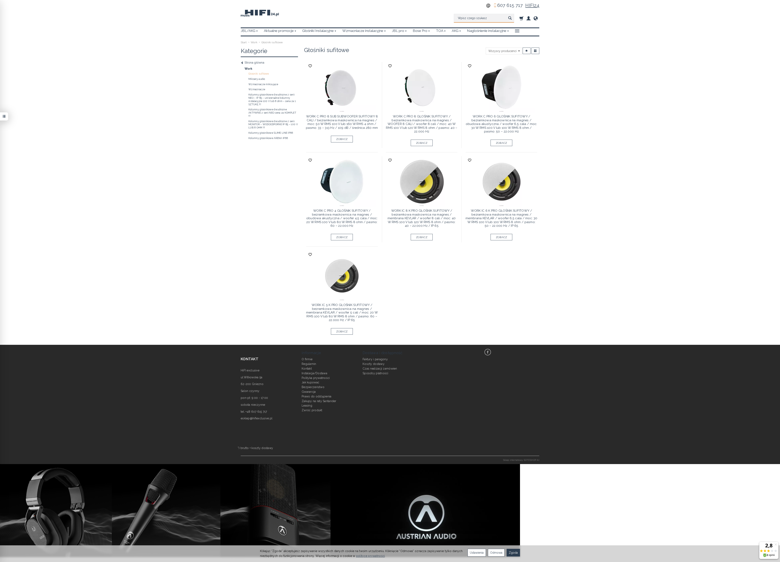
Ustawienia (477, 552)
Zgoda (513, 552)
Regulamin (309, 364)
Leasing (307, 405)
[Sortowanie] (527, 51)
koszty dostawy (262, 448)
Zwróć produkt (312, 410)
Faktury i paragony (375, 359)
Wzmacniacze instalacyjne (362, 31)
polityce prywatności (370, 556)
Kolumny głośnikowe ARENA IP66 (268, 138)
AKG (455, 31)
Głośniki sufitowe (258, 73)
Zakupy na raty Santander (319, 401)
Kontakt (307, 368)
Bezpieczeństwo (313, 387)
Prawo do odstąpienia (317, 396)
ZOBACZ (342, 139)
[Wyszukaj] (510, 18)
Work (248, 68)
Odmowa (496, 552)
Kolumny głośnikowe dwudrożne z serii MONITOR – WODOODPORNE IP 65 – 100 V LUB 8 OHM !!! (273, 124)
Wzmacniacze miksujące (263, 84)
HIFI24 (532, 5)
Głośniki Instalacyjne (318, 31)
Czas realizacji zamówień (380, 368)
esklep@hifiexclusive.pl (256, 418)
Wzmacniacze (256, 89)
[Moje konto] (528, 18)
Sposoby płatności (375, 373)
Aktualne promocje (279, 31)
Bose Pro (420, 31)
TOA (439, 31)
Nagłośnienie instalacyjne (486, 31)
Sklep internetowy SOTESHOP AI (521, 460)
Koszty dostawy (374, 364)
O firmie (307, 359)
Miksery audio (256, 79)
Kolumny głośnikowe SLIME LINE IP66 (270, 132)
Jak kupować (310, 382)
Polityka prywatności (316, 378)
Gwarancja (309, 391)
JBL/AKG (248, 31)
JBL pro (398, 31)
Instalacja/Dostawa (314, 373)
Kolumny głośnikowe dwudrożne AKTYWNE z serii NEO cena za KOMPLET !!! (272, 112)
